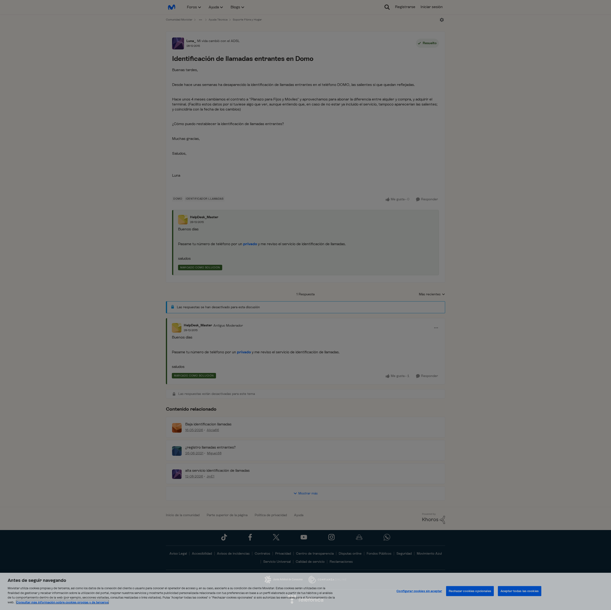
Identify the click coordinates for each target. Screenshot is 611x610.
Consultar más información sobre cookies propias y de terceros (62, 602)
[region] (305, 591)
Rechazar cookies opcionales (470, 591)
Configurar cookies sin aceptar (419, 591)
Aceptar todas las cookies (519, 591)
